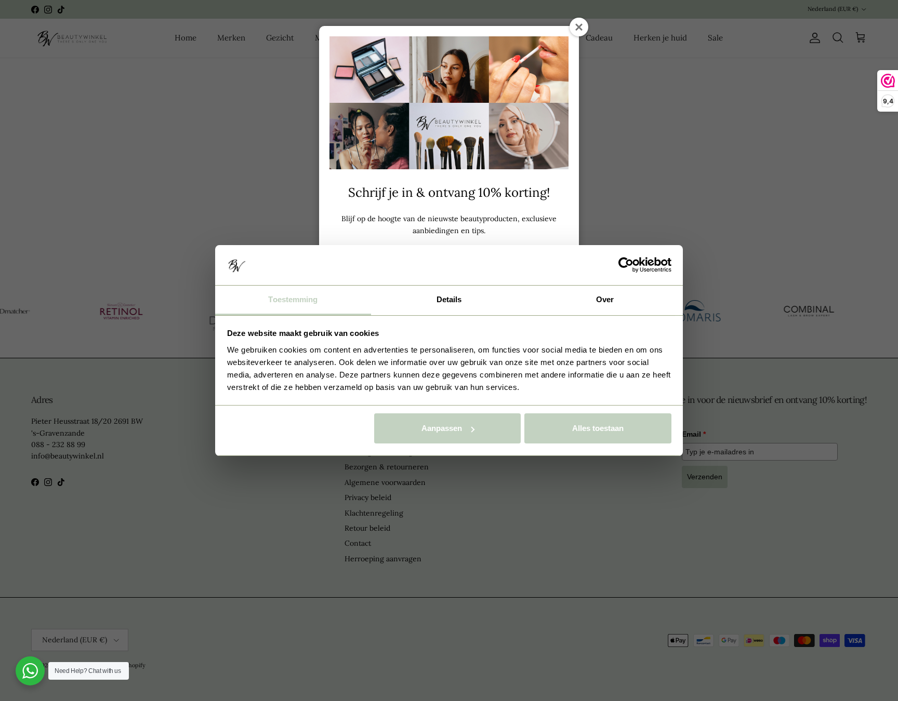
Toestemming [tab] (293, 299)
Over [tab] (605, 299)
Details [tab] (449, 299)
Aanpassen (441, 428)
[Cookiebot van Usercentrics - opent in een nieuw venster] (625, 265)
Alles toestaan (598, 428)
